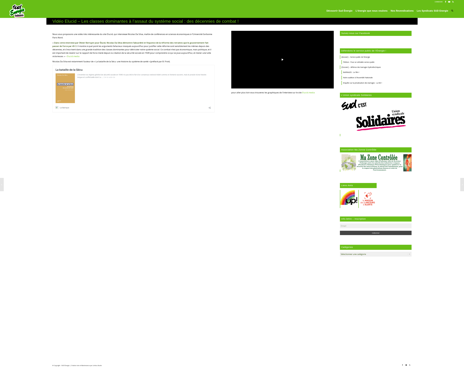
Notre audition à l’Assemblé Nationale (358, 77)
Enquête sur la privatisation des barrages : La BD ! (362, 83)
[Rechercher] (452, 11)
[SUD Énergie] (17, 11)
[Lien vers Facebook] (445, 2)
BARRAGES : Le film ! (351, 72)
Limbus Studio (97, 365)
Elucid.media (73, 56)
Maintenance (85, 365)
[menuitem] (437, 1)
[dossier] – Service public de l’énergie (355, 57)
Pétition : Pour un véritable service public (359, 62)
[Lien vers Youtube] (449, 2)
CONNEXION (438, 2)
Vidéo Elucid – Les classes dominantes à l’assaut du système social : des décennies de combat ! (145, 21)
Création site (75, 365)
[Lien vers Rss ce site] (453, 2)
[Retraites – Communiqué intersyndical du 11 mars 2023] (2, 184)
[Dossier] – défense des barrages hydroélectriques (361, 67)
